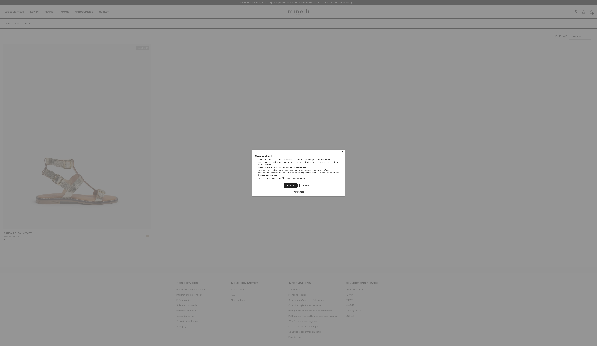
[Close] (342, 152)
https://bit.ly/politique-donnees (291, 178)
